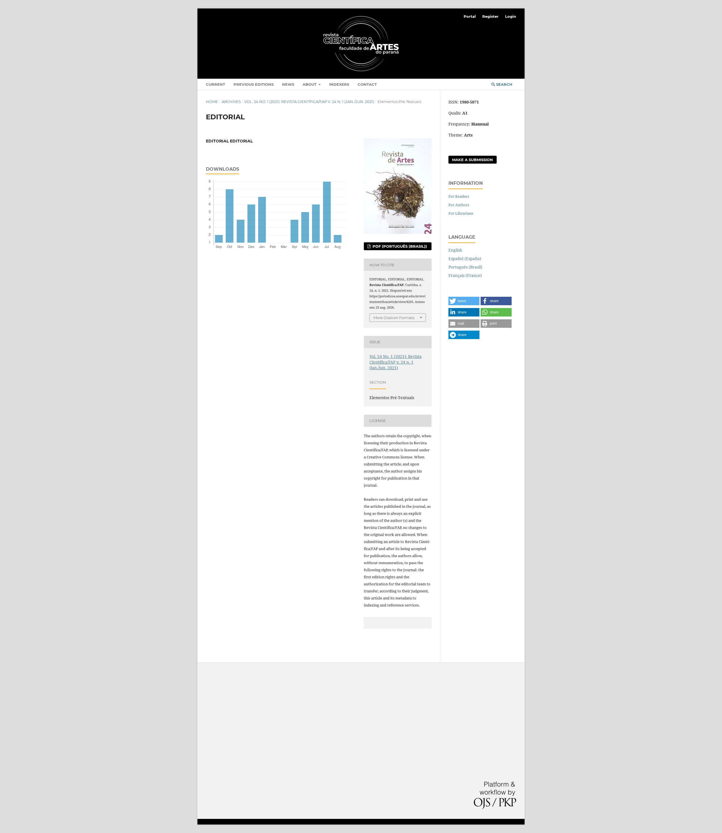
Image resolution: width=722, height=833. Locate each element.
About (310, 84)
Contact (367, 84)
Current (215, 84)
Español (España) (464, 258)
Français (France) (465, 275)
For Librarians (460, 213)
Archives (231, 101)
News (288, 84)
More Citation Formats (393, 317)
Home (212, 101)
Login (510, 16)
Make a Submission (472, 159)
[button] (463, 301)
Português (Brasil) (465, 267)
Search (503, 84)
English (455, 250)
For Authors (458, 204)
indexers (339, 84)
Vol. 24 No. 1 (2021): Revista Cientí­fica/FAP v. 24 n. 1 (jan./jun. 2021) (309, 101)
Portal (470, 16)
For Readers (458, 196)
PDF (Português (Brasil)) (399, 246)
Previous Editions (254, 84)
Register (490, 16)
